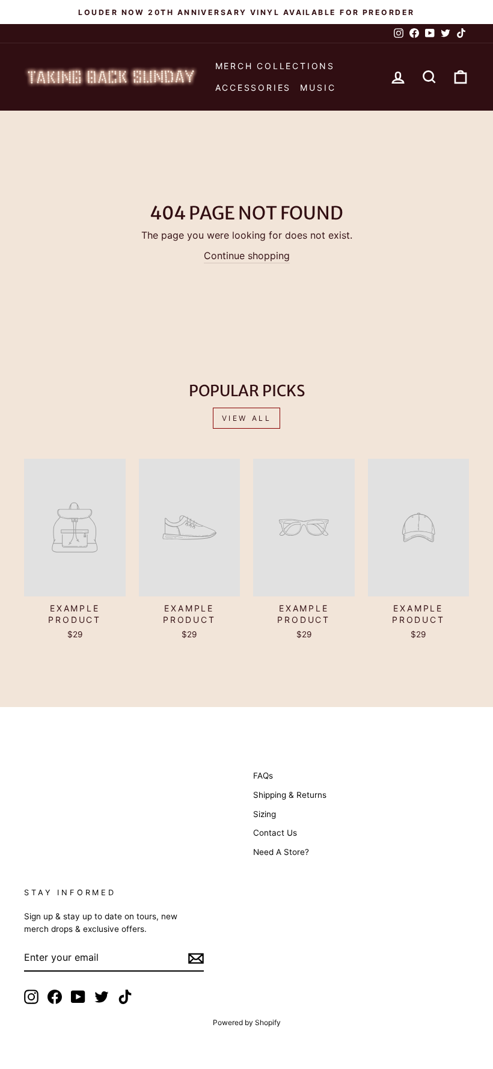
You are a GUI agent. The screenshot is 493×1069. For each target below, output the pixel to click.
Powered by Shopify (247, 1022)
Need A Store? (281, 852)
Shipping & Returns (289, 795)
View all (247, 418)
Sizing (264, 814)
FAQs (263, 775)
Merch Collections (275, 66)
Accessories (253, 87)
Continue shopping (247, 256)
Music (317, 87)
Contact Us (275, 833)
